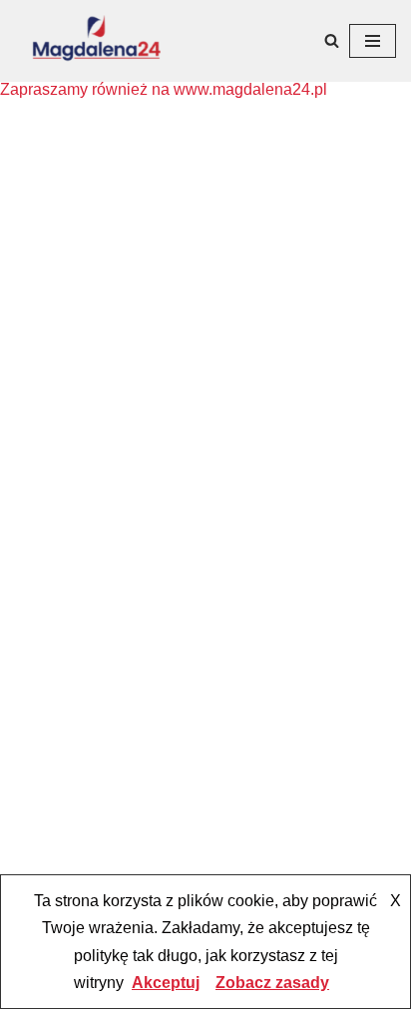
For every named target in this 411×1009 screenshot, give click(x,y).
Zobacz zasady (272, 982)
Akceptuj (166, 982)
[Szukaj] (331, 40)
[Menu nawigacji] (372, 41)
